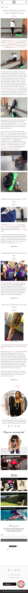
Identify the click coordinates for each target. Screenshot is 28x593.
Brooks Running (4, 89)
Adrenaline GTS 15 (12, 45)
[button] (26, 2)
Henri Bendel (22, 228)
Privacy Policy (18, 574)
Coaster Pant (4, 226)
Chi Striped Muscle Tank (12, 224)
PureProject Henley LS (10, 42)
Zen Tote (6, 133)
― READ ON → (14, 246)
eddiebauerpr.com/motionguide (11, 149)
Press (8, 574)
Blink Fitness (13, 351)
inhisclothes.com (17, 242)
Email (2, 534)
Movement (20, 44)
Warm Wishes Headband (19, 47)
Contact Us (12, 574)
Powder (22, 229)
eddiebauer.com (5, 146)
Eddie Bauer (16, 40)
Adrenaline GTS (20, 123)
